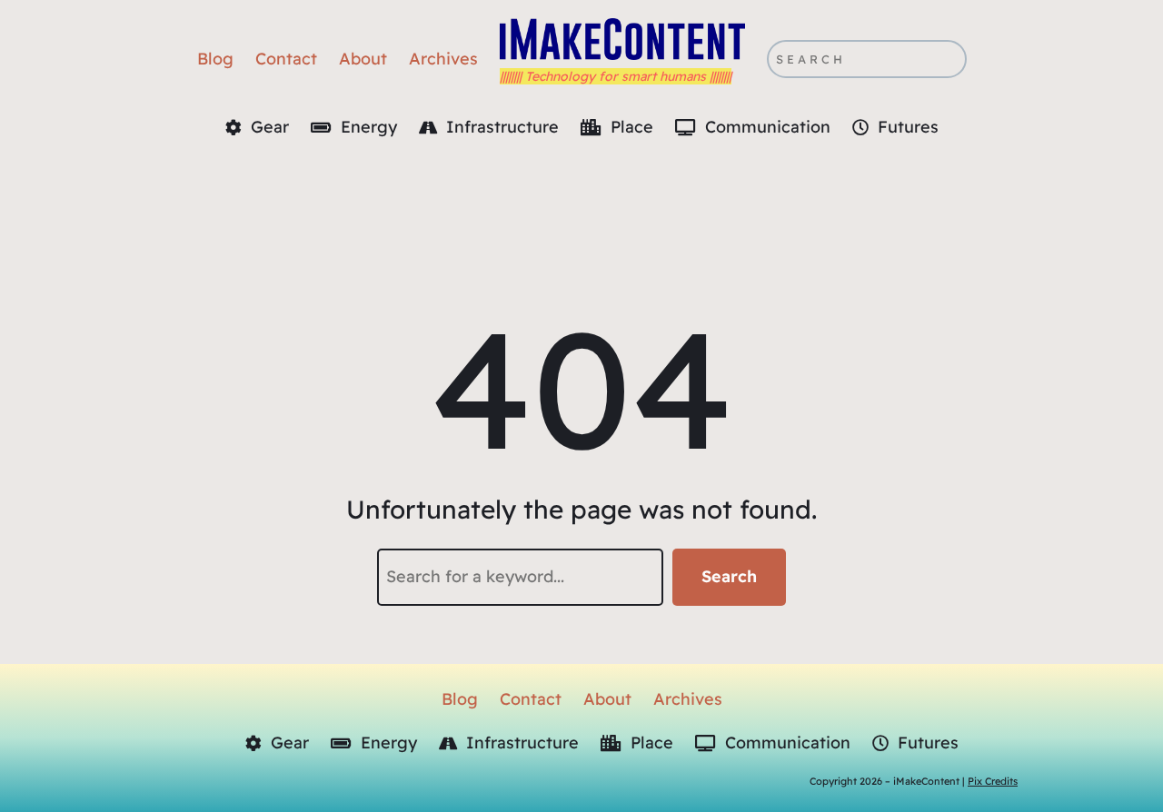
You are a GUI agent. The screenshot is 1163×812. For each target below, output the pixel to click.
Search (729, 576)
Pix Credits (993, 781)
